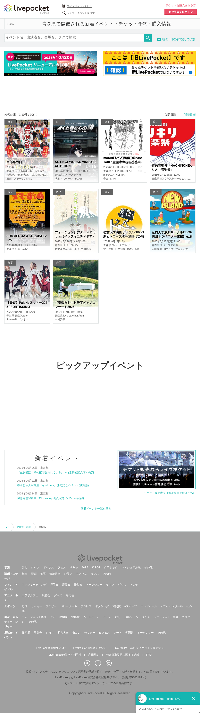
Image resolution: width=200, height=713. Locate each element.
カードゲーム (91, 617)
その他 (148, 567)
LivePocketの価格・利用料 (65, 654)
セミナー (89, 632)
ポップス (48, 567)
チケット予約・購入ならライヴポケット (26, 9)
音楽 (7, 567)
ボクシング (102, 606)
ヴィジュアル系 (131, 567)
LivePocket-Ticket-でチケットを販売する (139, 647)
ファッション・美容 (166, 617)
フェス (62, 567)
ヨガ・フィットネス (34, 617)
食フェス (104, 632)
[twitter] (89, 663)
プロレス (85, 606)
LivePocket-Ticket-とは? (51, 647)
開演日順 (190, 114)
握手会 (54, 584)
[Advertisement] (100, 97)
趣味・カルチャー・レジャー (11, 621)
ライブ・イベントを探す (81, 13)
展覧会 (66, 584)
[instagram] (111, 663)
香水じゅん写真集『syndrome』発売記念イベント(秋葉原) (53, 485)
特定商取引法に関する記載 (122, 654)
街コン (76, 632)
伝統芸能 (54, 573)
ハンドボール (149, 606)
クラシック (111, 567)
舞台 (24, 573)
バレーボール (68, 606)
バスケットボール (172, 606)
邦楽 (24, 567)
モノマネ (81, 573)
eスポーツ (130, 606)
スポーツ (9, 606)
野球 (24, 606)
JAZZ (85, 567)
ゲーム (107, 617)
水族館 (75, 617)
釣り (118, 617)
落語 (43, 573)
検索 (148, 38)
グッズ (122, 584)
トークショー (94, 584)
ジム (53, 617)
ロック (35, 567)
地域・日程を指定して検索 (185, 39)
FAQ (149, 654)
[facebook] (100, 663)
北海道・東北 (24, 526)
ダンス (95, 573)
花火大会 (63, 632)
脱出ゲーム (131, 617)
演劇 (34, 573)
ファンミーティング (34, 584)
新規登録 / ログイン (181, 11)
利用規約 (93, 654)
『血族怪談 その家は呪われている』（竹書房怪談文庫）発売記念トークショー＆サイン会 (73, 472)
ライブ (110, 584)
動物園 (63, 617)
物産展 (26, 632)
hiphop (74, 567)
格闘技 (116, 606)
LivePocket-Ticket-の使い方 (90, 647)
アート (117, 632)
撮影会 (78, 584)
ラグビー (51, 606)
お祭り (50, 632)
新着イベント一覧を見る (96, 508)
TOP (6, 526)
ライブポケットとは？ (79, 6)
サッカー (36, 606)
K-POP (96, 567)
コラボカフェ (30, 595)
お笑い (68, 573)
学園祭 (129, 632)
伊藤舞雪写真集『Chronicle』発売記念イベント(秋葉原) (51, 498)
